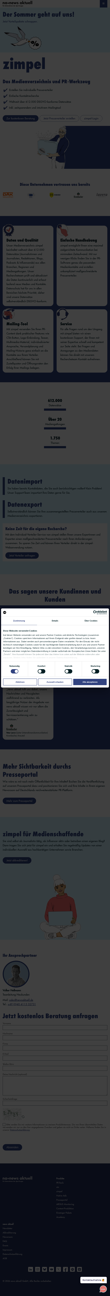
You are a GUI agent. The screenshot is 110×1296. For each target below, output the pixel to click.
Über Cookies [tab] (91, 621)
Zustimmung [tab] (19, 621)
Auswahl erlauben (55, 682)
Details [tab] (55, 621)
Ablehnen (20, 682)
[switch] (41, 671)
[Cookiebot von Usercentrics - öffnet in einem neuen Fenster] (95, 612)
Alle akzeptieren (90, 682)
